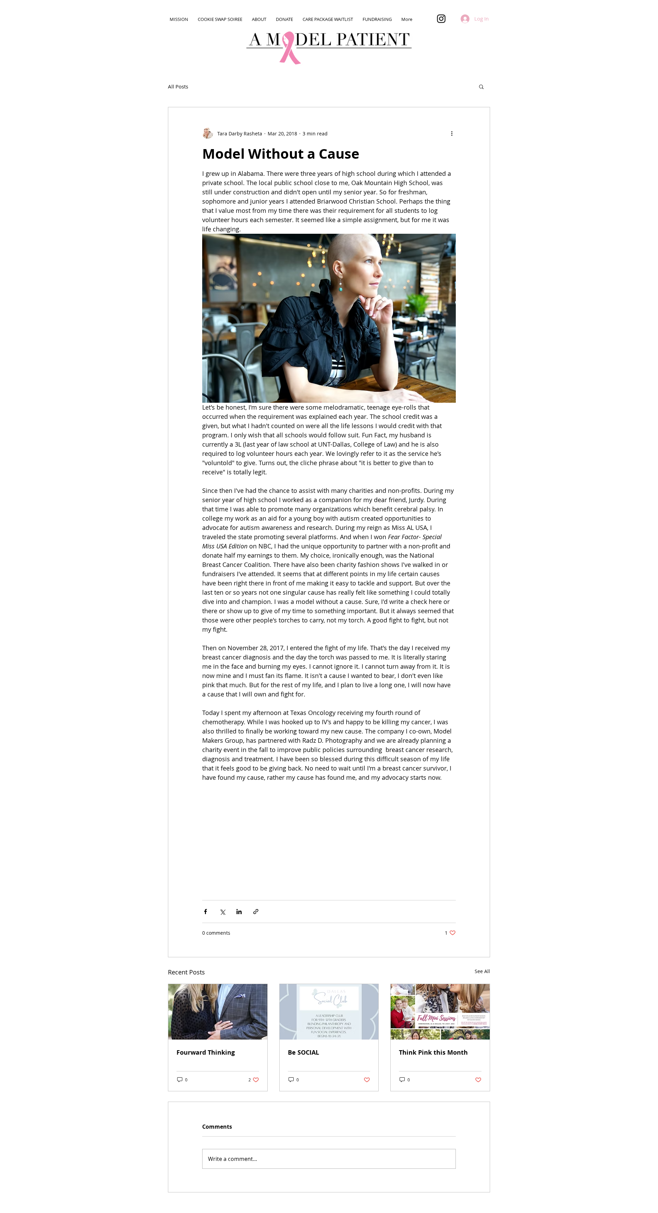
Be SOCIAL (303, 1052)
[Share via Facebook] (205, 911)
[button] (481, 86)
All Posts (178, 86)
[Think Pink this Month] (440, 1012)
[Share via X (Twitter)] (222, 911)
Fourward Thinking (205, 1052)
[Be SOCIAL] (329, 1012)
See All (482, 971)
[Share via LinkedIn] (239, 911)
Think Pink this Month (433, 1052)
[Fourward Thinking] (217, 1012)
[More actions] (452, 133)
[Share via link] (256, 911)
